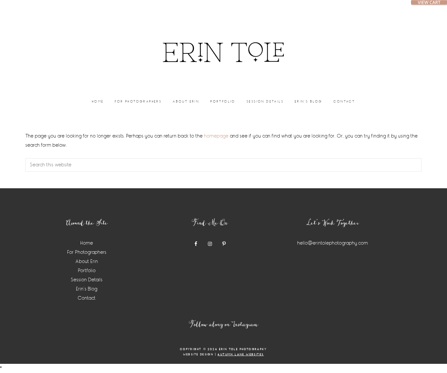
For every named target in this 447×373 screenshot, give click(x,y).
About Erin (87, 261)
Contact (87, 298)
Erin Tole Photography (223, 44)
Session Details (87, 280)
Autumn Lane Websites (241, 354)
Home (86, 243)
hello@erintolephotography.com (332, 243)
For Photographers (87, 252)
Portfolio (87, 271)
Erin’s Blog (87, 289)
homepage (216, 136)
